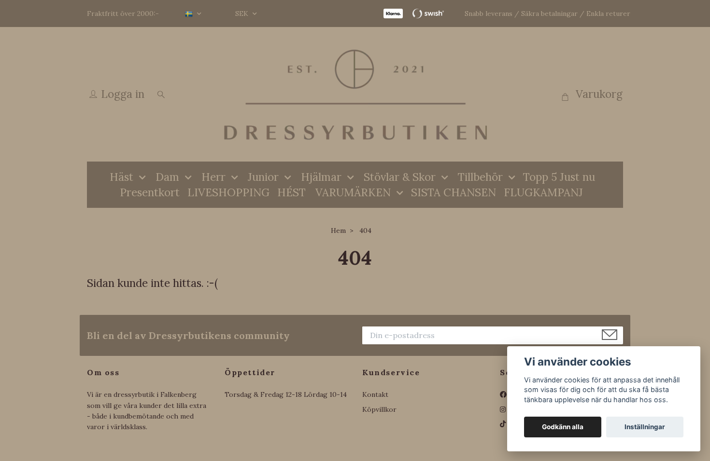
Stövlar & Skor (400, 177)
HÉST (291, 192)
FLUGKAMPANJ (543, 192)
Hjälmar (321, 177)
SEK (242, 13)
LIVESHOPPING (228, 192)
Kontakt (375, 394)
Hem (338, 230)
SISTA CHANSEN (453, 192)
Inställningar (645, 427)
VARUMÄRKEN (353, 192)
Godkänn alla (562, 427)
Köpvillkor (379, 409)
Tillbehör (480, 177)
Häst (121, 177)
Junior (263, 177)
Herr (213, 177)
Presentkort (150, 192)
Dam (167, 177)
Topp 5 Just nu (559, 177)
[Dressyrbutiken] (355, 94)
